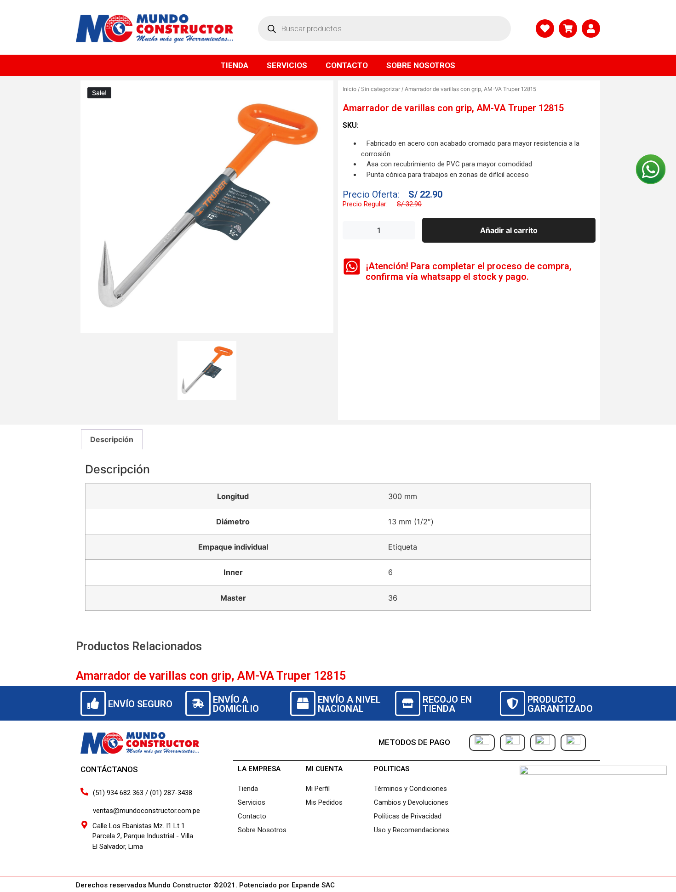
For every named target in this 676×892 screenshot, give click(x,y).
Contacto (347, 65)
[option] (206, 206)
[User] (591, 28)
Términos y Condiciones (410, 788)
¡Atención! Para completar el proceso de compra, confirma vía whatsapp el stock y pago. (469, 271)
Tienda (234, 65)
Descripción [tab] (111, 439)
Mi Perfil (318, 788)
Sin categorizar (380, 88)
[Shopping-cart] (568, 28)
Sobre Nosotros (420, 65)
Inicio (349, 88)
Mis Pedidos (324, 802)
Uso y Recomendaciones (411, 830)
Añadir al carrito (509, 230)
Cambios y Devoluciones (411, 802)
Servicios (287, 65)
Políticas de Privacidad (407, 816)
